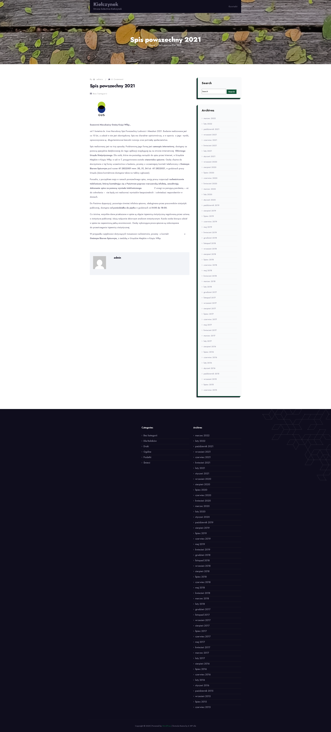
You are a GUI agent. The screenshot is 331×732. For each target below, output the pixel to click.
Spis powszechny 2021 (170, 45)
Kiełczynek (105, 4)
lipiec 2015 (209, 384)
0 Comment (117, 79)
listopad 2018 (210, 243)
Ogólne (147, 452)
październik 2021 (211, 129)
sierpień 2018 (210, 254)
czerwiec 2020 (210, 178)
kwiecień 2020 (210, 183)
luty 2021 (208, 151)
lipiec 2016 (209, 352)
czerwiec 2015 (210, 390)
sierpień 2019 (210, 210)
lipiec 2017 (209, 314)
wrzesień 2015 (210, 379)
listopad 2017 (210, 297)
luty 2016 (208, 362)
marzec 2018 (209, 281)
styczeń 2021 (209, 156)
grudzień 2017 (210, 292)
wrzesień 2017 (210, 303)
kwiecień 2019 (210, 232)
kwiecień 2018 (210, 275)
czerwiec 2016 (210, 357)
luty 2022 (208, 123)
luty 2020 (208, 194)
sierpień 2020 (210, 167)
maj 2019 (208, 227)
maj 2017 (208, 324)
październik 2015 (211, 373)
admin (100, 79)
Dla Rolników (150, 441)
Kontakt (233, 6)
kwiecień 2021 (210, 145)
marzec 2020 (210, 189)
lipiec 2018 (209, 259)
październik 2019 (211, 205)
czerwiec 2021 (210, 140)
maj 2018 (208, 270)
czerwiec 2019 (210, 221)
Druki (146, 446)
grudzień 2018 (210, 237)
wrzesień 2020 (210, 161)
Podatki (147, 457)
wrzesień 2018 (210, 248)
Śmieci (147, 462)
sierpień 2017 (210, 308)
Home (152, 45)
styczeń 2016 (209, 368)
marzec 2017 (209, 335)
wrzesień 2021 (210, 134)
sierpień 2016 (210, 346)
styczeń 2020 (210, 199)
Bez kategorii (100, 93)
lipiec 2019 (209, 216)
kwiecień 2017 (210, 330)
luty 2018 (208, 286)
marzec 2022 (210, 118)
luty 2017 (208, 341)
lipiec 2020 (209, 172)
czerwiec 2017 (210, 319)
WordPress (166, 726)
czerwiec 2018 (210, 265)
